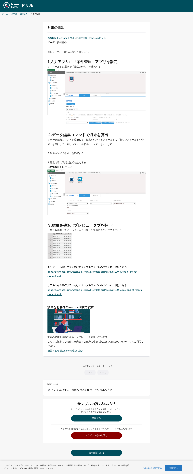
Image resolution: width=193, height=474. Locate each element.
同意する (173, 468)
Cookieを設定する (152, 468)
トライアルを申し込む (96, 435)
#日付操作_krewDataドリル (91, 38)
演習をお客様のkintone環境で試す (65, 351)
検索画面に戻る (96, 453)
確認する (96, 418)
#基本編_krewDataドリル (61, 38)
